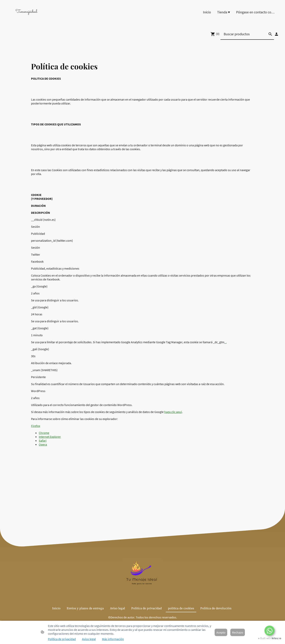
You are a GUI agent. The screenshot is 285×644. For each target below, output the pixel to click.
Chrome (44, 433)
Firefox (35, 426)
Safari (43, 440)
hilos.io (276, 638)
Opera (43, 444)
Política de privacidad (62, 639)
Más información (113, 639)
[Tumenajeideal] (26, 18)
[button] (269, 631)
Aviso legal (89, 639)
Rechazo (237, 632)
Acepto (220, 632)
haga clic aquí (173, 412)
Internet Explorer (50, 437)
